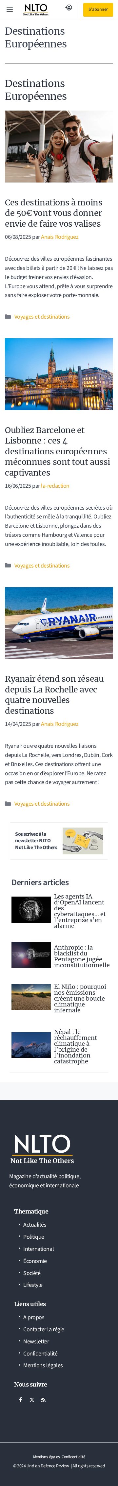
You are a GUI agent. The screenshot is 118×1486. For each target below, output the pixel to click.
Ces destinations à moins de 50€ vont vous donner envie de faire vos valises (53, 213)
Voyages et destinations (42, 317)
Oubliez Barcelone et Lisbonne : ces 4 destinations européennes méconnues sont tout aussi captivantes (57, 451)
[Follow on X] (32, 1400)
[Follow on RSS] (43, 1400)
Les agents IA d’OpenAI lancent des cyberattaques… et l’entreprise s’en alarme (80, 911)
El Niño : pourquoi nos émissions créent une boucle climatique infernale (80, 998)
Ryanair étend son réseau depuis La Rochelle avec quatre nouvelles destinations (54, 694)
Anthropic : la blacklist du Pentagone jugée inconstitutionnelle (82, 956)
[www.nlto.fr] (36, 10)
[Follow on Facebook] (20, 1400)
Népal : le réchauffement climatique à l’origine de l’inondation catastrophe (75, 1046)
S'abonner (98, 9)
